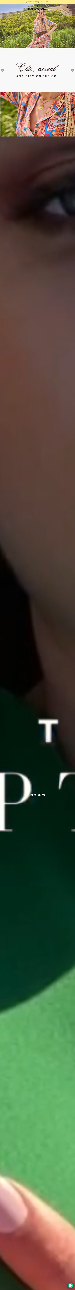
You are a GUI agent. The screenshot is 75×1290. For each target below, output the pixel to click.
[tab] (33, 132)
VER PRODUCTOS (37, 795)
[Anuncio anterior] (4, 2)
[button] (3, 7)
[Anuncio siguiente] (71, 2)
